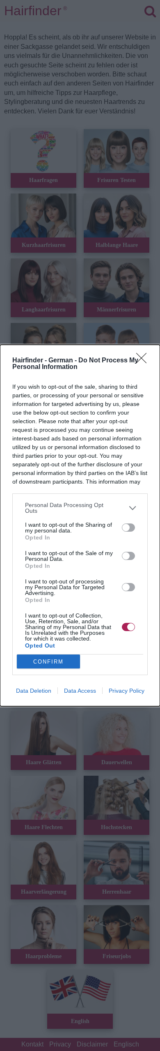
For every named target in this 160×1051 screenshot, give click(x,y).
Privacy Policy (126, 690)
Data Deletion (33, 690)
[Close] (144, 361)
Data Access (80, 690)
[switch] (128, 527)
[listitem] (80, 508)
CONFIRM (48, 662)
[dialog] (80, 525)
